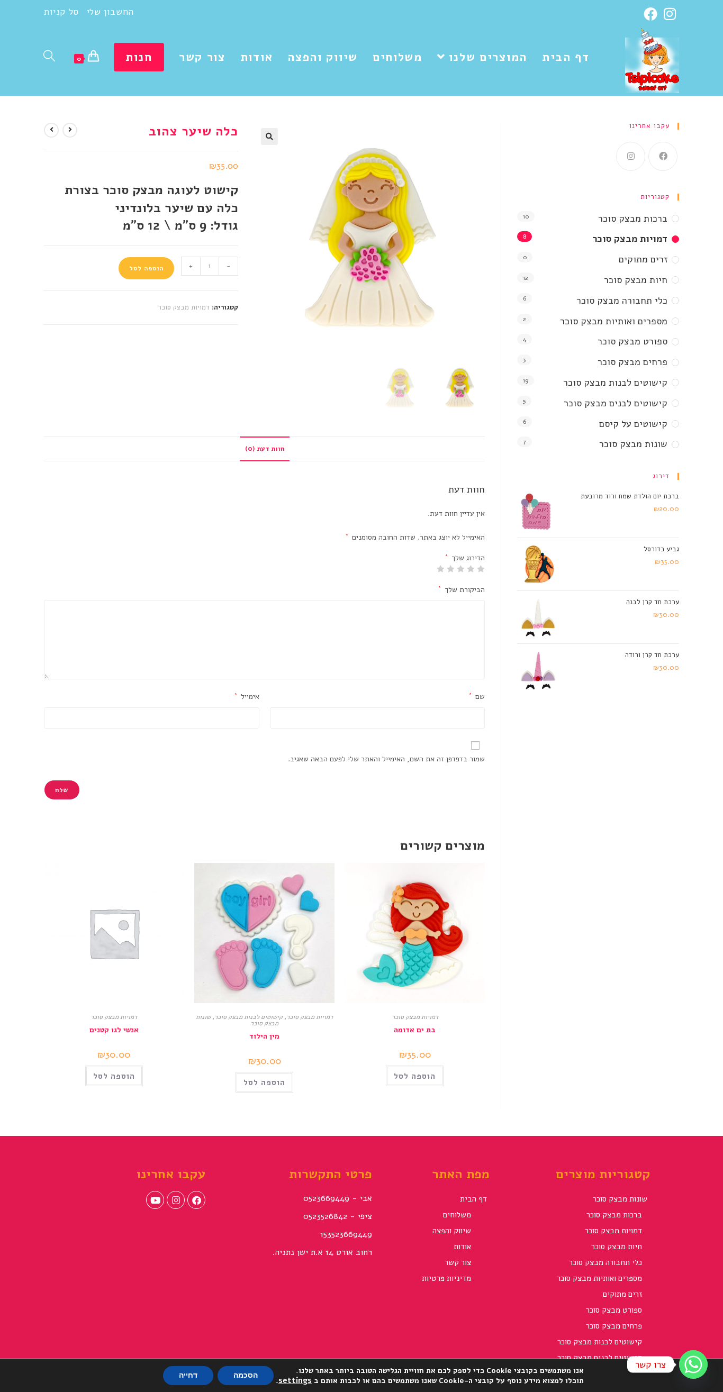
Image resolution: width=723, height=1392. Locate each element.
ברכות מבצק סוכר (632, 218)
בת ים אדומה (415, 1030)
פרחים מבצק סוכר (632, 362)
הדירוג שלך (465, 558)
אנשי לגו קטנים (114, 1030)
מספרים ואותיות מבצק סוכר (613, 321)
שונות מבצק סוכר (633, 444)
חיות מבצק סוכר (635, 280)
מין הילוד (264, 1036)
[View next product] (51, 130)
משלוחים (457, 1214)
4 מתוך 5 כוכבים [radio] (451, 568)
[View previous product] (69, 130)
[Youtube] (155, 1200)
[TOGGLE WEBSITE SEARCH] (49, 57)
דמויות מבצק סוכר (184, 307)
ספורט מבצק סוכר (632, 341)
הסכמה (245, 1375)
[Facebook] (652, 14)
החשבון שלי (110, 12)
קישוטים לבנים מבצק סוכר (615, 403)
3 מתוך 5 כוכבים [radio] (461, 568)
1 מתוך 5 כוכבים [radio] (481, 568)
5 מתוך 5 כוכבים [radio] (441, 568)
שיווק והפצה (451, 1230)
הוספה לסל (146, 268)
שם (477, 697)
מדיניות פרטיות (446, 1278)
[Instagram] (670, 14)
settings (295, 1380)
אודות (462, 1246)
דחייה (188, 1375)
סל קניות (61, 12)
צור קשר (458, 1262)
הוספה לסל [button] (415, 1075)
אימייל (246, 697)
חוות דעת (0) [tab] (264, 448)
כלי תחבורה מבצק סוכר (621, 300)
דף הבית (473, 1199)
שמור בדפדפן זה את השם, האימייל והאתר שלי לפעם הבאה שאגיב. (386, 759)
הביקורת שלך (461, 590)
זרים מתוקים (643, 259)
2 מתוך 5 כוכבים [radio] (471, 568)
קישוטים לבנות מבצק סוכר (248, 1017)
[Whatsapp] (693, 1364)
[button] (269, 136)
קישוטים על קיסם (633, 423)
